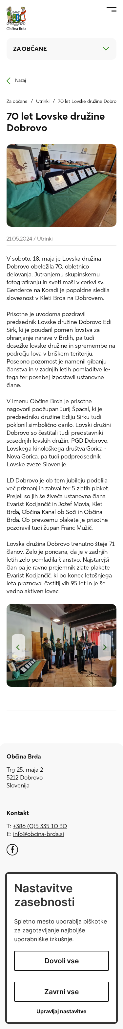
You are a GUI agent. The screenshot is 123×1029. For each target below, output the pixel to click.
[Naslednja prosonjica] (104, 647)
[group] (61, 648)
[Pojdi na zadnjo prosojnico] (18, 647)
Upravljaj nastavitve (61, 1011)
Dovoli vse (62, 961)
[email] (38, 835)
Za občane (17, 101)
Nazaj (20, 81)
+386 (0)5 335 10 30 (40, 827)
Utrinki (43, 101)
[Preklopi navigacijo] (106, 48)
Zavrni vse (61, 992)
